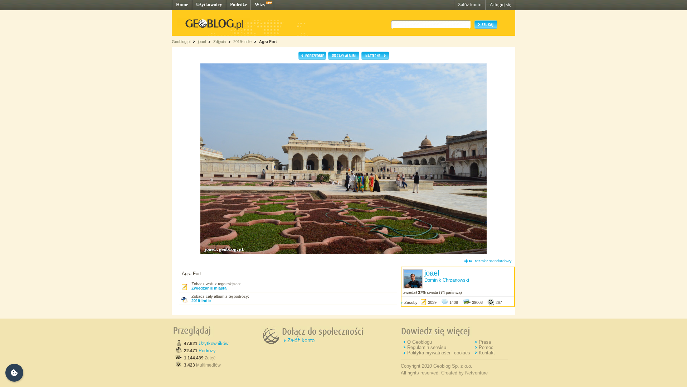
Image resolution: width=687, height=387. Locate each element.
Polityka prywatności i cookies (438, 352)
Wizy (260, 4)
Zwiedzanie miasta (208, 288)
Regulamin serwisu (426, 347)
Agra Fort (268, 41)
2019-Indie (242, 41)
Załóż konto (470, 4)
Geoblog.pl (181, 41)
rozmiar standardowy (493, 261)
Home (182, 4)
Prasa (485, 342)
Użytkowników (213, 343)
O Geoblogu (419, 342)
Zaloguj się (500, 4)
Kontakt (487, 352)
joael (202, 41)
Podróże (238, 4)
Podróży (207, 350)
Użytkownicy (209, 4)
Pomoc (486, 347)
